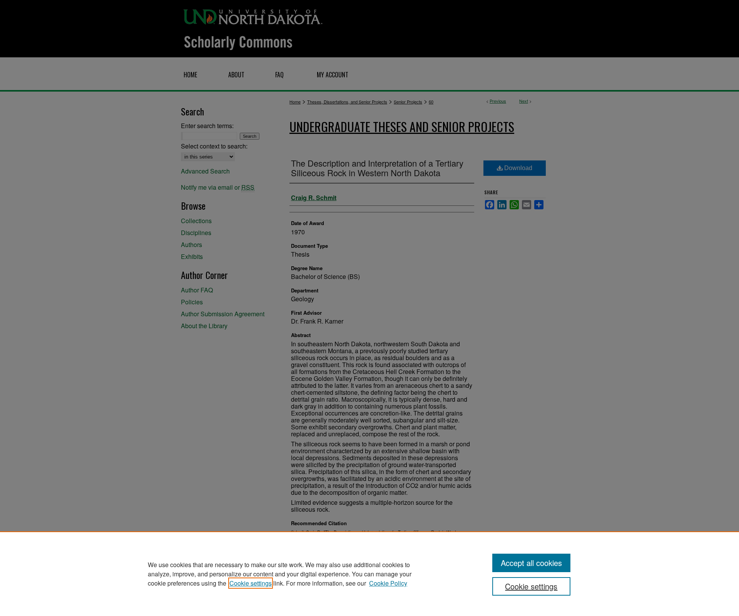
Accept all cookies (531, 562)
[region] (369, 573)
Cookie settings (250, 583)
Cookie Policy (388, 583)
